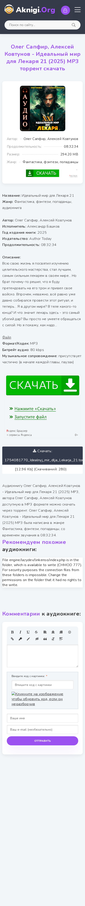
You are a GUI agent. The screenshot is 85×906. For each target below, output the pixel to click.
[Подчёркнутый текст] (28, 632)
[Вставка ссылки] (12, 639)
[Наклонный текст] (20, 632)
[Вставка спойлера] (61, 639)
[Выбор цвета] (28, 639)
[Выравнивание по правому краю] (61, 632)
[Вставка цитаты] (45, 639)
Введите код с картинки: (28, 676)
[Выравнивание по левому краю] (45, 632)
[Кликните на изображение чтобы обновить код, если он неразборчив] (42, 699)
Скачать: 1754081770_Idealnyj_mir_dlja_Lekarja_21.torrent (44, 456)
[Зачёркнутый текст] (36, 632)
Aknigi (35, 10)
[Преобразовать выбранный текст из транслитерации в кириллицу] (53, 639)
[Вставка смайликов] (69, 632)
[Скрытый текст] (37, 639)
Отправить (42, 741)
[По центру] (53, 632)
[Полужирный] (12, 632)
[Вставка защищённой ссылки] (20, 639)
